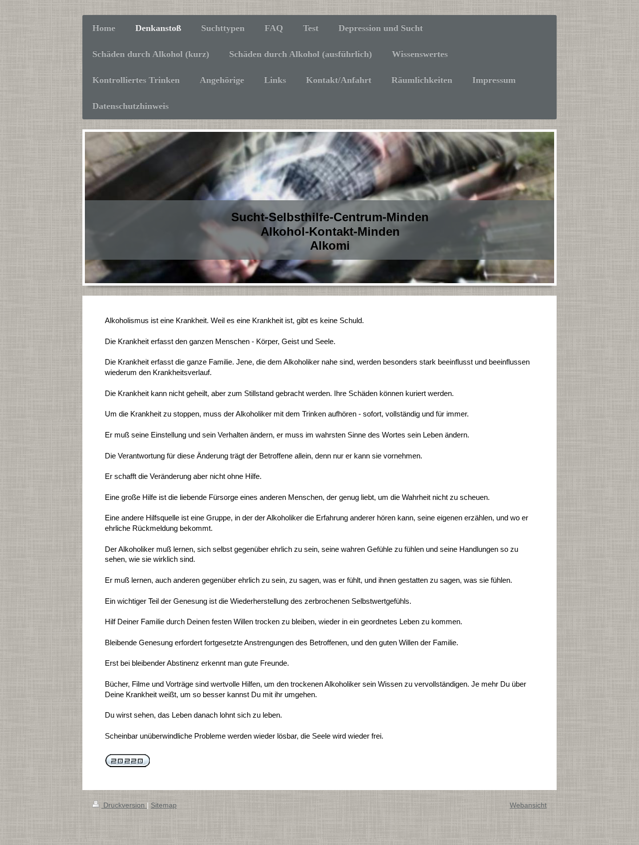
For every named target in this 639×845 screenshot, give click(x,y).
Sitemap (164, 805)
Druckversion (124, 805)
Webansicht (528, 805)
